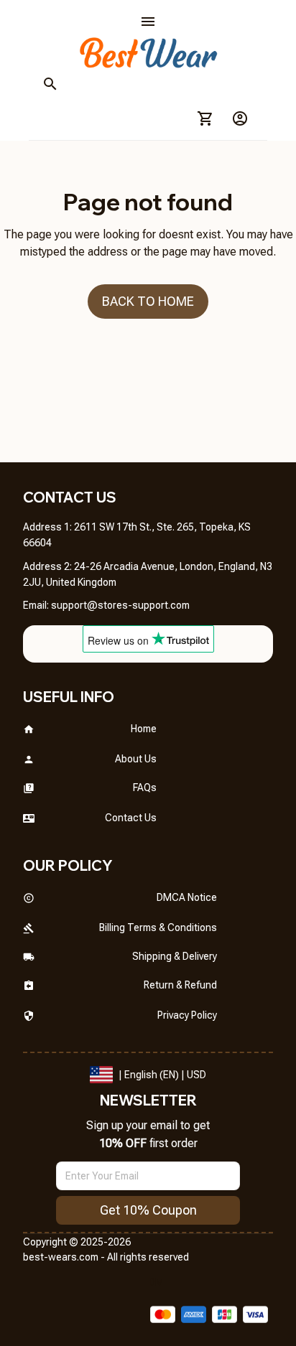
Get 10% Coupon (148, 1210)
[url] (120, 606)
